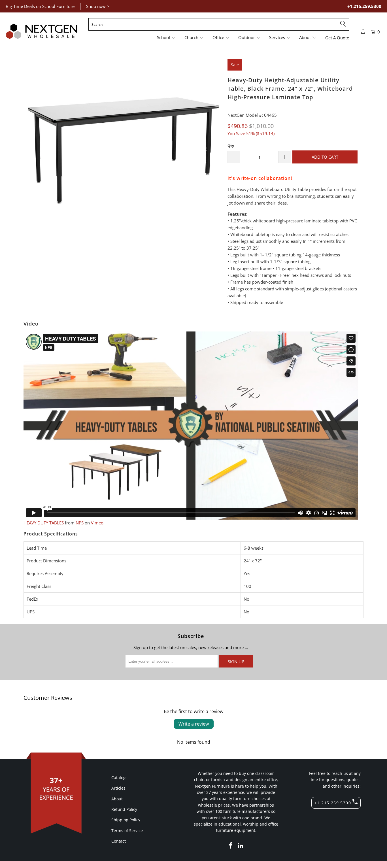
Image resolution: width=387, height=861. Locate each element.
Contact (118, 841)
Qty (230, 145)
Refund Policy (124, 809)
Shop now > (97, 6)
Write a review (193, 724)
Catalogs (119, 777)
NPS (80, 523)
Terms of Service (127, 830)
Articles (118, 788)
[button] (166, 38)
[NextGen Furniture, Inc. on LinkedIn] (241, 845)
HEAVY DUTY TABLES (44, 523)
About (117, 799)
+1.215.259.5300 (364, 6)
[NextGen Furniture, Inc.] (42, 31)
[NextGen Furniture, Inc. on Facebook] (230, 845)
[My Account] (363, 31)
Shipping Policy (125, 819)
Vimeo (97, 523)
